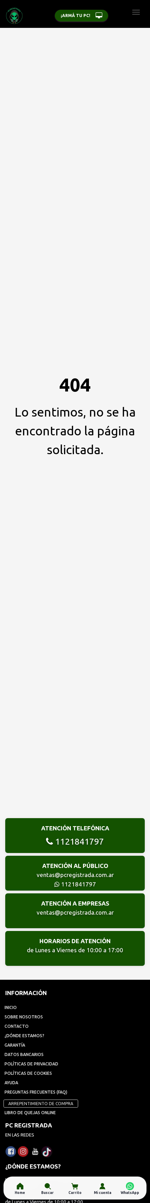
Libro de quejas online (30, 1112)
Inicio (11, 1007)
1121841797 (78, 841)
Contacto (17, 1026)
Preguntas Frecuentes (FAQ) (36, 1092)
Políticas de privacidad (31, 1064)
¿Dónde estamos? (24, 1035)
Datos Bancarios (24, 1054)
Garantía (15, 1045)
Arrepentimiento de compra (40, 1103)
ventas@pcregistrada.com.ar (75, 874)
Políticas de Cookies (28, 1073)
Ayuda (11, 1082)
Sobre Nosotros (24, 1017)
